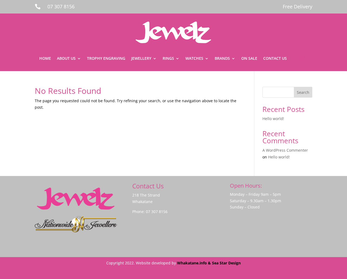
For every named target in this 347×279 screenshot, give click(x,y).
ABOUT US (66, 58)
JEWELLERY (141, 58)
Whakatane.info (192, 262)
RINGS (168, 58)
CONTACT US (275, 58)
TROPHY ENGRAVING (106, 58)
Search (303, 92)
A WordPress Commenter (285, 150)
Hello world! (273, 118)
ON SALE (249, 58)
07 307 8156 (61, 6)
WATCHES (194, 58)
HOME (45, 58)
